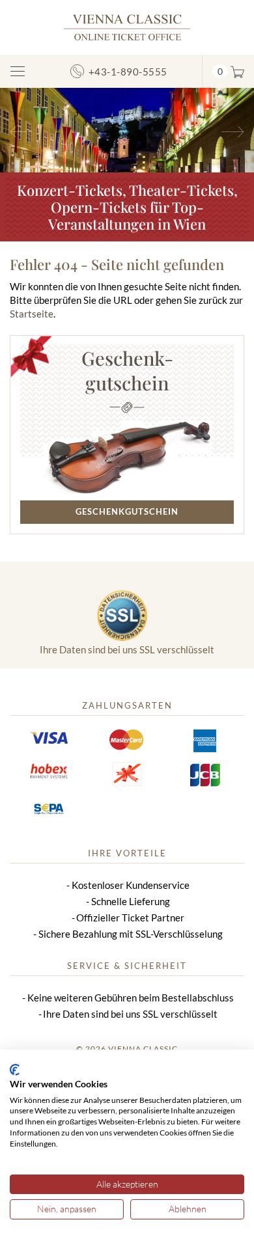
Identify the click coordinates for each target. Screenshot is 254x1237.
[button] (19, 130)
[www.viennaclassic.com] (127, 26)
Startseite (31, 313)
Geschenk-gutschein (127, 370)
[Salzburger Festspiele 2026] (127, 129)
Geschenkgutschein (127, 511)
